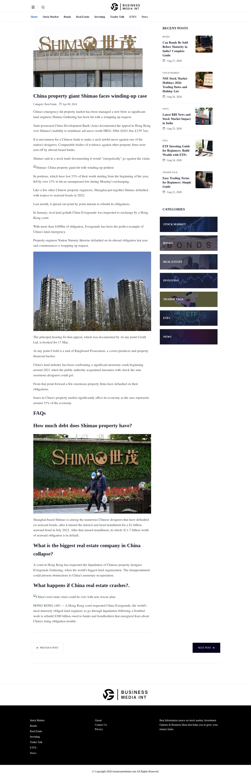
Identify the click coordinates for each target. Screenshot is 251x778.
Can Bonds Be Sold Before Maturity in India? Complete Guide (175, 48)
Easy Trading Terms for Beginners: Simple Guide (177, 182)
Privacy (99, 729)
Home (34, 16)
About (98, 720)
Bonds (67, 16)
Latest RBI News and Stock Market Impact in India (177, 118)
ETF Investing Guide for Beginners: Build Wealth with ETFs (176, 150)
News (145, 16)
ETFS (132, 16)
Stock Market (51, 16)
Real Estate (82, 16)
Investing (99, 16)
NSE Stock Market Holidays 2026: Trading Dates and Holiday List (175, 84)
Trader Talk (117, 16)
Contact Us (101, 724)
